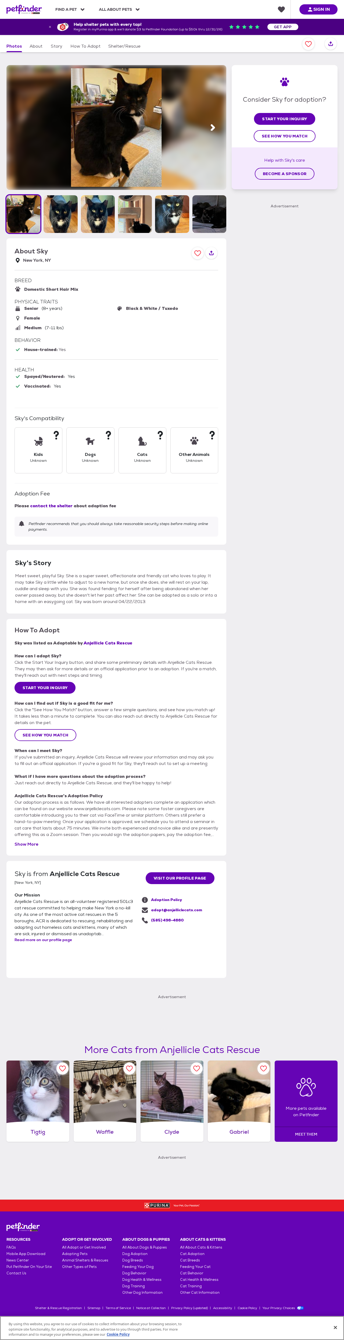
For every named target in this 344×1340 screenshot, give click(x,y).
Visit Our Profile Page (180, 878)
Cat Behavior (191, 1273)
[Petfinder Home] (24, 9)
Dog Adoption (135, 1254)
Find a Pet (66, 9)
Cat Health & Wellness (199, 1279)
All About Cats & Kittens (201, 1247)
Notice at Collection (151, 1308)
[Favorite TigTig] (62, 1068)
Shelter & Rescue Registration (58, 1308)
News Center (17, 1260)
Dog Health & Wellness (142, 1279)
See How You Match (45, 735)
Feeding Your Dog (138, 1266)
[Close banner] (50, 27)
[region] (172, 1328)
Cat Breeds (190, 1260)
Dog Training (133, 1286)
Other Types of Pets (79, 1266)
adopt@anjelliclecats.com (176, 909)
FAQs (11, 1247)
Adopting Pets (75, 1254)
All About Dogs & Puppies (144, 1247)
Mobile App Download (25, 1254)
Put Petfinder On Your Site (29, 1266)
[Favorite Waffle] (129, 1068)
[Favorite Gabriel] (263, 1068)
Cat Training (191, 1286)
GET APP (283, 26)
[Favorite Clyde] (196, 1068)
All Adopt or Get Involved (84, 1247)
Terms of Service (118, 1308)
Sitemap (93, 1308)
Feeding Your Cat (195, 1266)
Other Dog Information (142, 1292)
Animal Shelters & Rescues (85, 1260)
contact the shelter (51, 506)
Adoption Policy (166, 899)
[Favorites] (281, 9)
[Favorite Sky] (308, 44)
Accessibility (222, 1308)
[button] (23, 214)
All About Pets (115, 9)
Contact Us (16, 1273)
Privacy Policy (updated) (189, 1308)
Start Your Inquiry (45, 687)
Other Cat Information (200, 1292)
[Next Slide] (213, 127)
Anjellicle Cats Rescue (108, 643)
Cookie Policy (247, 1308)
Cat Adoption (192, 1254)
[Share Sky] (331, 44)
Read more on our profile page (43, 939)
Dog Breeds (132, 1260)
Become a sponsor (285, 173)
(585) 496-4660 (167, 920)
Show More (26, 844)
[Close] (335, 1327)
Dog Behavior (134, 1273)
